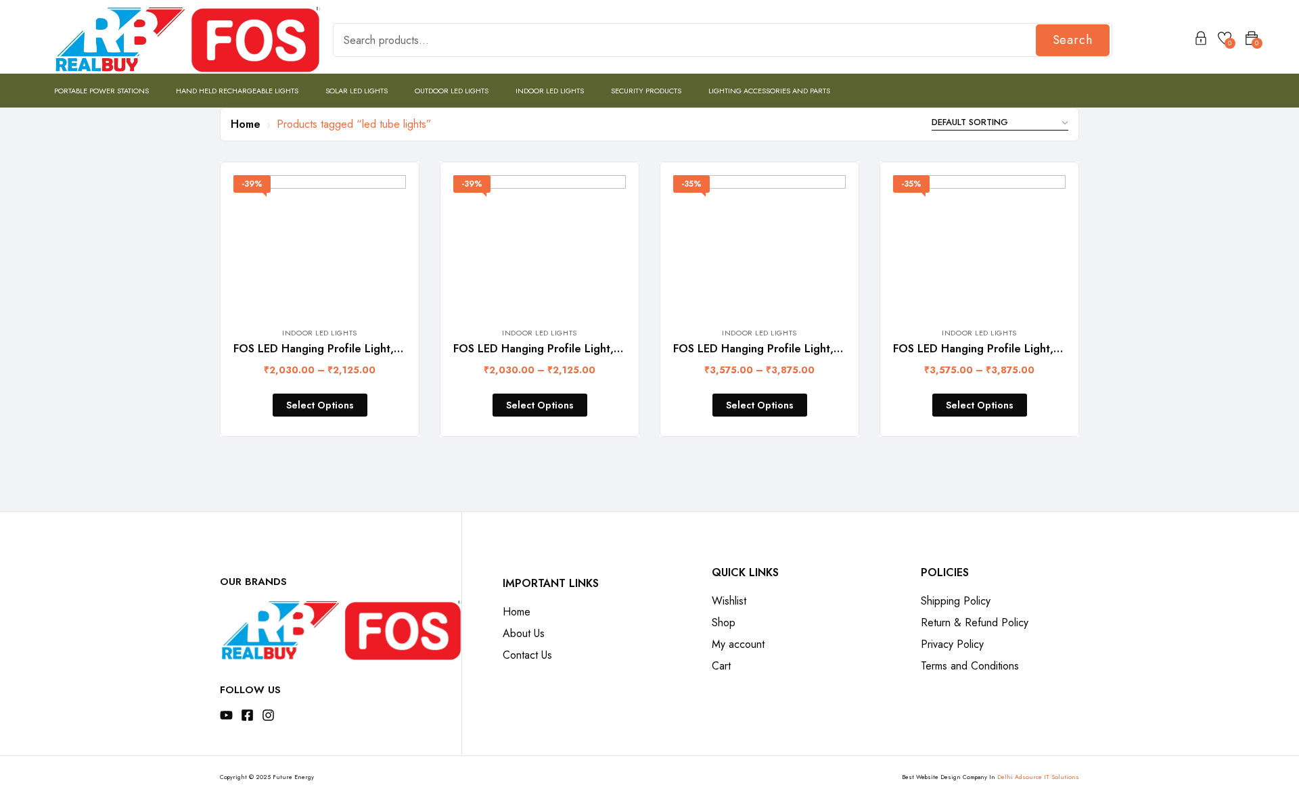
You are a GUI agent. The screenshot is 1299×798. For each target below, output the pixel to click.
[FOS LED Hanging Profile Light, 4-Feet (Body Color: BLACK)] (759, 244)
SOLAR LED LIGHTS (356, 90)
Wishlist (729, 601)
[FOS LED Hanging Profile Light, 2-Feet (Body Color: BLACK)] (319, 244)
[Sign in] (1201, 40)
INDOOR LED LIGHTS (550, 90)
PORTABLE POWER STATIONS (101, 90)
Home (245, 124)
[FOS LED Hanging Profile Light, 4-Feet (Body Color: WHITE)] (979, 244)
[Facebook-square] (247, 715)
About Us (524, 633)
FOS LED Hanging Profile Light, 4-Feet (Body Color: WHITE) (1046, 348)
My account (738, 644)
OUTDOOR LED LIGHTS (451, 90)
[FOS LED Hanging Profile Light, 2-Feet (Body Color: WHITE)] (539, 244)
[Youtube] (226, 715)
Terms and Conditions (970, 666)
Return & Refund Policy (974, 622)
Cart (721, 666)
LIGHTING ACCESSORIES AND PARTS (769, 90)
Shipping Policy (955, 601)
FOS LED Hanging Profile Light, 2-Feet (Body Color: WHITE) (606, 348)
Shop (723, 622)
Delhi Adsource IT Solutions (1038, 776)
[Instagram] (268, 715)
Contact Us (527, 655)
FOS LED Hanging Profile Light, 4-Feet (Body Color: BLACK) (826, 348)
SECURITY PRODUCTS (646, 90)
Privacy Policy (952, 644)
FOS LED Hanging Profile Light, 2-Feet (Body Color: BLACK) (386, 348)
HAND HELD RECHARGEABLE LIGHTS (237, 90)
